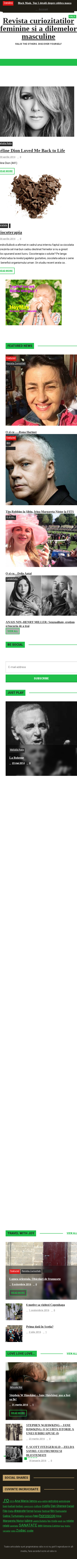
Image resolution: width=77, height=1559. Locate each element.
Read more (18, 1292)
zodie (30, 1530)
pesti (60, 1521)
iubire (28, 1520)
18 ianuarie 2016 (37, 1460)
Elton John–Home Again (25, 1204)
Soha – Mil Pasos (20, 832)
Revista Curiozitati (15, 363)
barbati (11, 1506)
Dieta (10, 1511)
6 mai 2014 (17, 837)
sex (40, 1525)
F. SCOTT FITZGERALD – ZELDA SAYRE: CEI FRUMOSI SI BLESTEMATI (50, 1451)
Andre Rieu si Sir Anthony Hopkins (32, 981)
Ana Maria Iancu (26, 1501)
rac (64, 1521)
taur (62, 1526)
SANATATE (28, 1525)
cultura (37, 1506)
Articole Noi (16, 1387)
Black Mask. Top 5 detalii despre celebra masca (44, 3)
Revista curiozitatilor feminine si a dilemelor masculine (38, 28)
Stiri (8, 443)
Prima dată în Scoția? (39, 1326)
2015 (12, 1501)
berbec (19, 1506)
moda (54, 1521)
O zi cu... (10, 517)
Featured (11, 358)
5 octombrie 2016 (21, 1284)
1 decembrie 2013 (22, 1135)
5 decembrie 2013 (22, 1061)
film (52, 1511)
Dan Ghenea (58, 1506)
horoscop (47, 1515)
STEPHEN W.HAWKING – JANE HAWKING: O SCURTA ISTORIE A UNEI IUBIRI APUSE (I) (50, 1429)
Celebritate (12, 579)
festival (46, 1511)
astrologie (64, 1501)
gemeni (29, 1516)
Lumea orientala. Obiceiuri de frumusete (35, 1279)
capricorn (28, 1506)
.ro (6, 1500)
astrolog (53, 1501)
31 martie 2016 (20, 1404)
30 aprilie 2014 (19, 912)
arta (40, 1501)
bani (5, 1506)
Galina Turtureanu (13, 1516)
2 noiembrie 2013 (21, 1210)
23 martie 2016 (37, 1439)
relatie (70, 1520)
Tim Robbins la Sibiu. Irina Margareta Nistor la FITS (40, 511)
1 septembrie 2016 (39, 1310)
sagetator (14, 1526)
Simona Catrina (51, 1525)
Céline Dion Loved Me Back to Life (31, 906)
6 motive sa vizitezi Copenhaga (45, 1304)
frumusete (61, 1511)
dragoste (20, 1511)
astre (45, 1501)
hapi (36, 1516)
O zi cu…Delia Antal (19, 573)
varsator (6, 1531)
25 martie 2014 (20, 986)
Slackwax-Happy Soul (23, 1055)
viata (13, 1531)
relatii (6, 1525)
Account (43, 9)
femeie (37, 1511)
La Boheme (16, 757)
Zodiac (21, 1530)
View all (12, 631)
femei (29, 1511)
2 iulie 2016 (35, 1332)
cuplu (46, 1506)
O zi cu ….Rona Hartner (21, 432)
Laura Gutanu (40, 1521)
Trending (8, 2)
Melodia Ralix (17, 749)
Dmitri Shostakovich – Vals (26, 1130)
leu (49, 1521)
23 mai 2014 (18, 763)
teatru (67, 1526)
